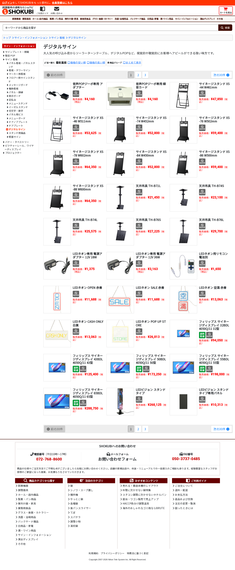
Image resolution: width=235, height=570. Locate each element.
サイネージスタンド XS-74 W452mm (151, 119)
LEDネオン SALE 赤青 (150, 287)
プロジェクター (13, 152)
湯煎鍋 (74, 526)
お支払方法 (181, 494)
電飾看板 (13, 88)
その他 (220, 18)
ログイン (7, 2)
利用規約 (93, 553)
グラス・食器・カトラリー (102, 18)
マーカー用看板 (17, 74)
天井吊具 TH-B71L (148, 185)
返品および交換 (184, 499)
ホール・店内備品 (40, 18)
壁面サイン (15, 137)
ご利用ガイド (199, 480)
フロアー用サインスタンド (21, 79)
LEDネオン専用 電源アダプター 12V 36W (150, 255)
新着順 (62, 62)
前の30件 (57, 75)
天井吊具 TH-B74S (211, 185)
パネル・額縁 (16, 92)
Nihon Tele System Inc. (118, 559)
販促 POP (10, 55)
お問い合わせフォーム (117, 459)
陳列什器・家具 (71, 18)
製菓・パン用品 (56, 18)
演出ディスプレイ (207, 18)
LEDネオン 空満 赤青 (212, 287)
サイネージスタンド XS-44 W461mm (214, 85)
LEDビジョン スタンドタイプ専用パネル (214, 391)
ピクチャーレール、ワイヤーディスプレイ (19, 147)
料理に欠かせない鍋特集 (137, 490)
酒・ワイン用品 (166, 18)
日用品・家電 (153, 18)
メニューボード (17, 118)
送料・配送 (181, 490)
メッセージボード (18, 85)
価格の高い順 (97, 62)
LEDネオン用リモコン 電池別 (213, 255)
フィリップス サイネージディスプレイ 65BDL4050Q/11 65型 (88, 393)
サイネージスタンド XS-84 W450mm (151, 153)
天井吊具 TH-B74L (85, 219)
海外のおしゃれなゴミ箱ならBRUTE (143, 508)
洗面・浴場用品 (121, 18)
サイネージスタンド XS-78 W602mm (88, 153)
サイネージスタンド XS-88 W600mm (88, 187)
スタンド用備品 (17, 133)
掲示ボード (15, 96)
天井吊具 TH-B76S (148, 219)
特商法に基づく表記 (137, 553)
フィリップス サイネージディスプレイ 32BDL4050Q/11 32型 (214, 325)
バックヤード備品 (137, 18)
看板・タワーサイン (19, 70)
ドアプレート (16, 125)
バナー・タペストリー (17, 142)
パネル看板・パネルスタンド (21, 64)
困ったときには (184, 508)
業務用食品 (85, 18)
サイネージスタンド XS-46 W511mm (88, 119)
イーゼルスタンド (18, 107)
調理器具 (26, 18)
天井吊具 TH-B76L (211, 219)
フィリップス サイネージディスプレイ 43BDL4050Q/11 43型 (88, 359)
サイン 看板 (58, 37)
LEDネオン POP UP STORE (151, 323)
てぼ (72, 512)
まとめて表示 (133, 62)
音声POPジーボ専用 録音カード (151, 85)
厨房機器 (16, 18)
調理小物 (75, 521)
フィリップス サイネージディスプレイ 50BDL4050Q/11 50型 (151, 359)
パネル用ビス (16, 114)
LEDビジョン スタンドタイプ (150, 391)
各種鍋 (74, 503)
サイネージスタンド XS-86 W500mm (214, 153)
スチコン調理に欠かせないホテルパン (145, 494)
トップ (7, 37)
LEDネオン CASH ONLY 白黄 (88, 323)
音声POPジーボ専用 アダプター (88, 85)
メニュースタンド (18, 103)
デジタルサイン (77, 37)
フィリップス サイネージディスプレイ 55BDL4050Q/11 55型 (214, 359)
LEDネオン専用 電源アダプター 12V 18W (87, 255)
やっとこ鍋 (76, 499)
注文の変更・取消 (185, 503)
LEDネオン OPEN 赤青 (87, 287)
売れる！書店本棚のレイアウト (141, 485)
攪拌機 (74, 494)
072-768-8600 (49, 459)
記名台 (12, 99)
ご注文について (184, 485)
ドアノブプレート (18, 122)
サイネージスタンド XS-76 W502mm (214, 119)
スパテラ (75, 517)
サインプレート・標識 (17, 52)
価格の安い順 (78, 62)
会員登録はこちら (62, 2)
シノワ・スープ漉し (81, 490)
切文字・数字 (16, 110)
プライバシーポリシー (112, 553)
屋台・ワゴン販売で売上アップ (141, 499)
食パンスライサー (80, 508)
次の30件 (219, 75)
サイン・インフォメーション (186, 18)
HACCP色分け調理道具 (136, 503)
